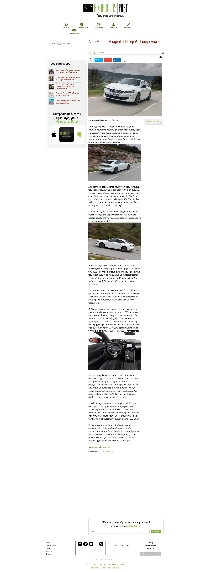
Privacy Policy (150, 548)
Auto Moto (94, 447)
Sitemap (150, 543)
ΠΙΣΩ (53, 43)
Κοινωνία (49, 551)
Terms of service (150, 546)
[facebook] (80, 544)
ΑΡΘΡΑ (112, 27)
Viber (101, 544)
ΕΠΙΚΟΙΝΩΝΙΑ (74, 33)
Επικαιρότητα (107, 53)
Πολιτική (48, 554)
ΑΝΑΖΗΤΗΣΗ (66, 43)
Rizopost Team (51, 546)
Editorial (48, 543)
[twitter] (85, 544)
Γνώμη (48, 548)
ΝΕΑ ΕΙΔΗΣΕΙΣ (114, 568)
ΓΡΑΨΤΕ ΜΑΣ (127, 27)
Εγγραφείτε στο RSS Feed (120, 545)
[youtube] (91, 544)
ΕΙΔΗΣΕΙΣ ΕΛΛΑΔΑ (98, 568)
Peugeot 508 (106, 447)
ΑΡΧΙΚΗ (66, 27)
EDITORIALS (99, 27)
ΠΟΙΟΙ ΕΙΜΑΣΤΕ (81, 27)
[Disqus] (126, 487)
